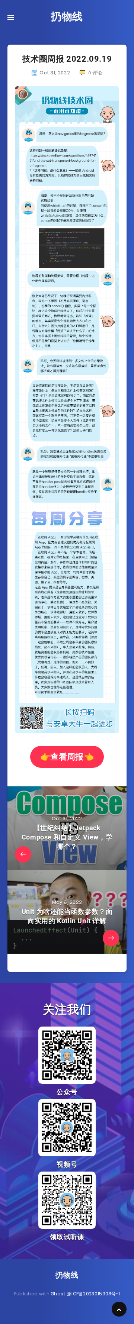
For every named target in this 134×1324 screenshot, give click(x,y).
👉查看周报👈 (67, 756)
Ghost (58, 1294)
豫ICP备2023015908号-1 (93, 1294)
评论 (95, 72)
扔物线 (67, 16)
